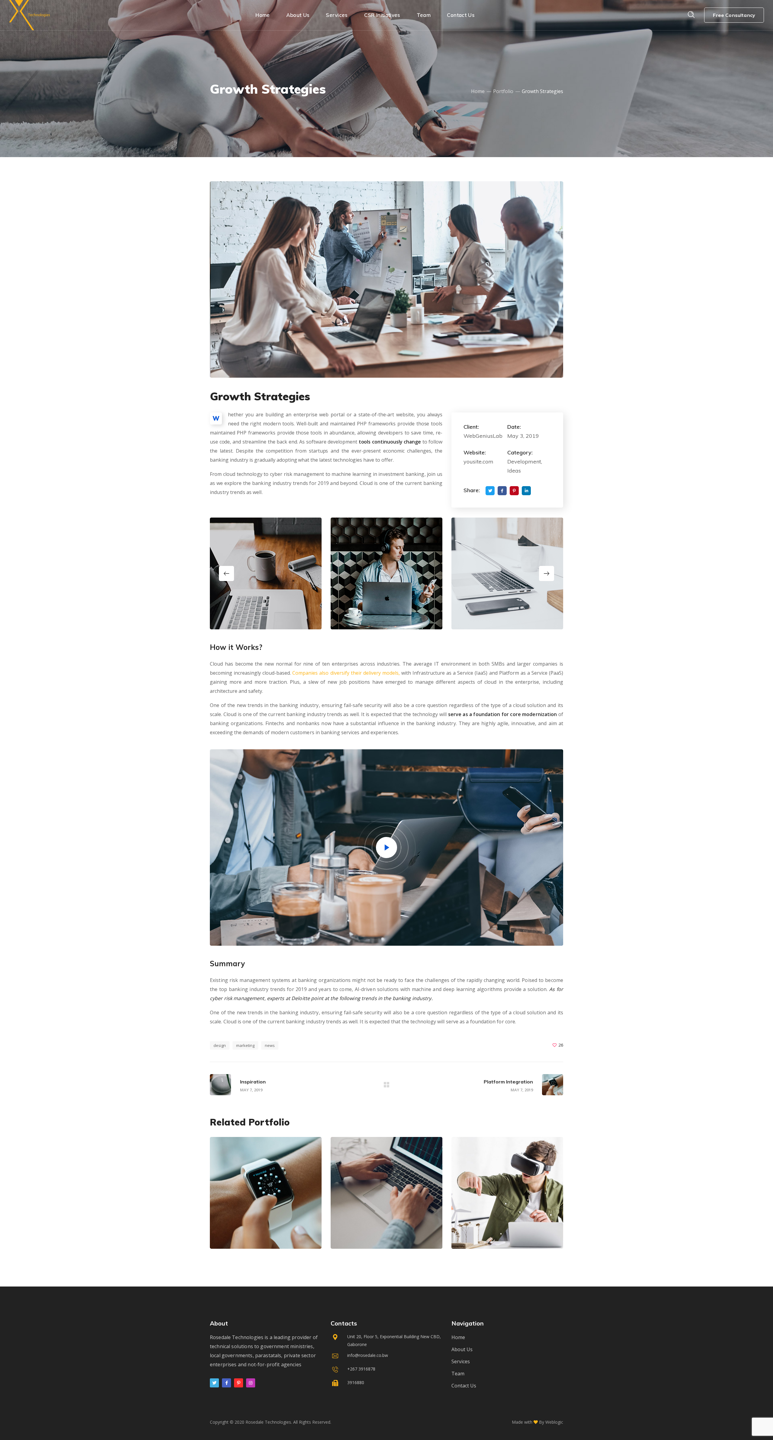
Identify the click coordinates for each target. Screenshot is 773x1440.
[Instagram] (250, 1382)
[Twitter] (214, 1382)
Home (478, 91)
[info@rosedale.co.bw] (386, 1356)
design (219, 1045)
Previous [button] (226, 573)
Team (457, 1373)
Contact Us (463, 1385)
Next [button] (546, 573)
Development (240, 1221)
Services (460, 1361)
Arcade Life (488, 1231)
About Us (462, 1349)
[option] (265, 573)
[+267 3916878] (386, 1370)
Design (354, 1221)
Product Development (385, 1231)
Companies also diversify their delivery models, (346, 673)
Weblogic (554, 1422)
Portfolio (503, 91)
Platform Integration (263, 1231)
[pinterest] (238, 1382)
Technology (272, 1221)
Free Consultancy (734, 15)
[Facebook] (226, 1382)
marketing (245, 1045)
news (270, 1045)
